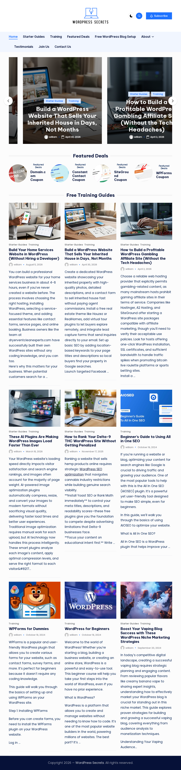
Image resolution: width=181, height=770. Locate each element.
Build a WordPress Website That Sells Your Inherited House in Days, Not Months (48, 119)
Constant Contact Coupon (79, 176)
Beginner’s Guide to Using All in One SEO (146, 438)
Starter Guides (40, 100)
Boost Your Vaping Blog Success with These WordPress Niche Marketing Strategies (145, 635)
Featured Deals (38, 166)
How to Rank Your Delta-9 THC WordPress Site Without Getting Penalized (90, 441)
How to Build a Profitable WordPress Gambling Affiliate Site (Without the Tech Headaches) (133, 115)
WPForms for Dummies (29, 628)
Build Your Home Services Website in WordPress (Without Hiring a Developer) (34, 254)
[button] (159, 16)
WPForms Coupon (164, 175)
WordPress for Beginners (87, 628)
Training (60, 100)
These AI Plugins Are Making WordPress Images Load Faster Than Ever (33, 441)
